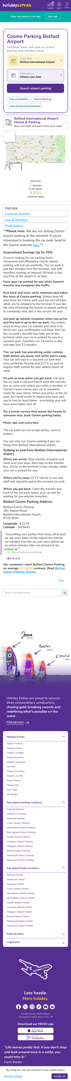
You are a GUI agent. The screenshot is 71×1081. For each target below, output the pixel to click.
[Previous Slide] (9, 166)
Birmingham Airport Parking (21, 832)
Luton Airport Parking (18, 823)
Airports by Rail (15, 775)
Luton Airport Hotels (18, 888)
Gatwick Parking (15, 809)
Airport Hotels (14, 748)
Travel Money (14, 780)
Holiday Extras (16, 4)
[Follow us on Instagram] (32, 1006)
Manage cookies (12, 1076)
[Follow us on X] (25, 1006)
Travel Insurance (15, 757)
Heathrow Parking (16, 813)
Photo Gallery (14, 226)
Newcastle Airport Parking (20, 860)
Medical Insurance (16, 762)
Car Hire (11, 766)
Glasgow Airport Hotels (19, 911)
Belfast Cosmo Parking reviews (34, 570)
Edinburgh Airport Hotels (20, 921)
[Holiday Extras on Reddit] (52, 1006)
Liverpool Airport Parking (20, 841)
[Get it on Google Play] (35, 1037)
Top (61, 580)
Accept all (60, 1076)
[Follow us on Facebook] (18, 1006)
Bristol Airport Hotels (18, 916)
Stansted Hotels (15, 884)
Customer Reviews (17, 214)
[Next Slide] (5, 166)
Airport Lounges (15, 752)
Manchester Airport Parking (21, 827)
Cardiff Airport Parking (18, 836)
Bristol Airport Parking (18, 850)
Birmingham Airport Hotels (21, 898)
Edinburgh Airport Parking (20, 855)
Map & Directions (16, 220)
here (36, 245)
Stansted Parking (16, 818)
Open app (53, 16)
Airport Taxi (13, 785)
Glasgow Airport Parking (20, 846)
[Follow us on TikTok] (38, 1006)
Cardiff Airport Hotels (18, 902)
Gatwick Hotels (15, 874)
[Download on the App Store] (35, 1030)
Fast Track (12, 789)
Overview (11, 208)
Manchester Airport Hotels (20, 893)
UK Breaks (12, 794)
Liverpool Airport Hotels (19, 907)
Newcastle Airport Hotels (20, 925)
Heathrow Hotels (16, 879)
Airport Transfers (15, 771)
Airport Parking (15, 743)
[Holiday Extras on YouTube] (45, 1006)
